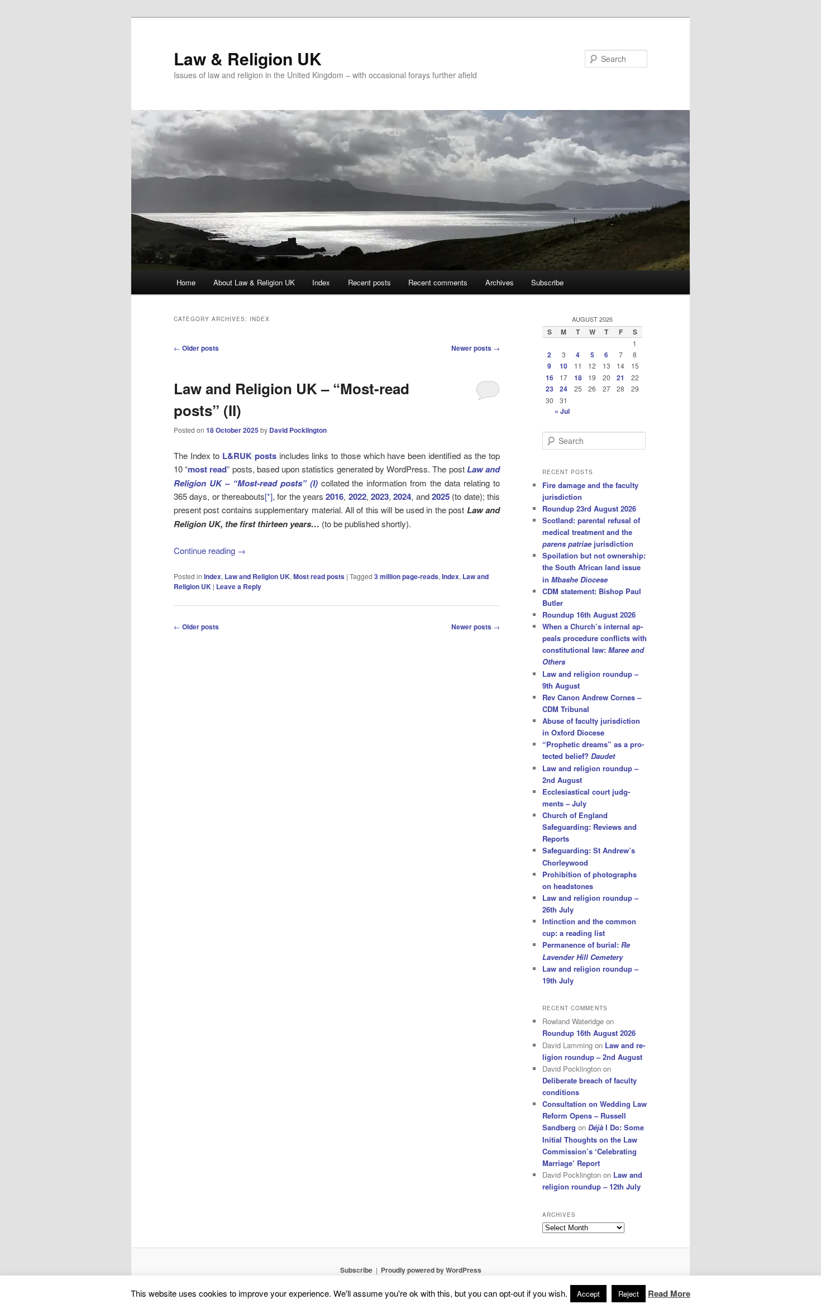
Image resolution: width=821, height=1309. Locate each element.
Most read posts (319, 576)
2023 (380, 496)
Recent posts (369, 282)
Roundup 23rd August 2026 (589, 508)
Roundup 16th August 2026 (589, 614)
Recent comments (437, 282)
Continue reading (210, 550)
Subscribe (547, 282)
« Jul (562, 411)
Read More (669, 1293)
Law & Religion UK (248, 58)
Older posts (196, 348)
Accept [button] (588, 1293)
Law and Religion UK (257, 576)
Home (185, 282)
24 (563, 389)
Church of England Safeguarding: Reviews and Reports (589, 827)
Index (321, 282)
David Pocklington (298, 430)
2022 (357, 496)
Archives (499, 282)
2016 (334, 496)
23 (549, 389)
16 (549, 377)
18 (578, 377)
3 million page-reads (406, 576)
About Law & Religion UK (254, 282)
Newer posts (475, 348)
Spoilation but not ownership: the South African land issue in (594, 567)
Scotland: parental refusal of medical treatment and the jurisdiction (591, 532)
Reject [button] (628, 1293)
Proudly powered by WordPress (431, 1270)
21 (620, 377)
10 (563, 366)
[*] (269, 496)
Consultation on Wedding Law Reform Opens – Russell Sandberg (594, 1115)
